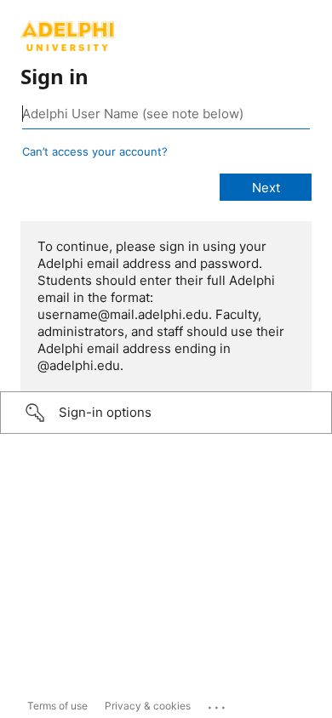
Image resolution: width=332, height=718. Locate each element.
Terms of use (57, 705)
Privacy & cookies (148, 705)
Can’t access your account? (95, 151)
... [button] (218, 703)
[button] (166, 412)
